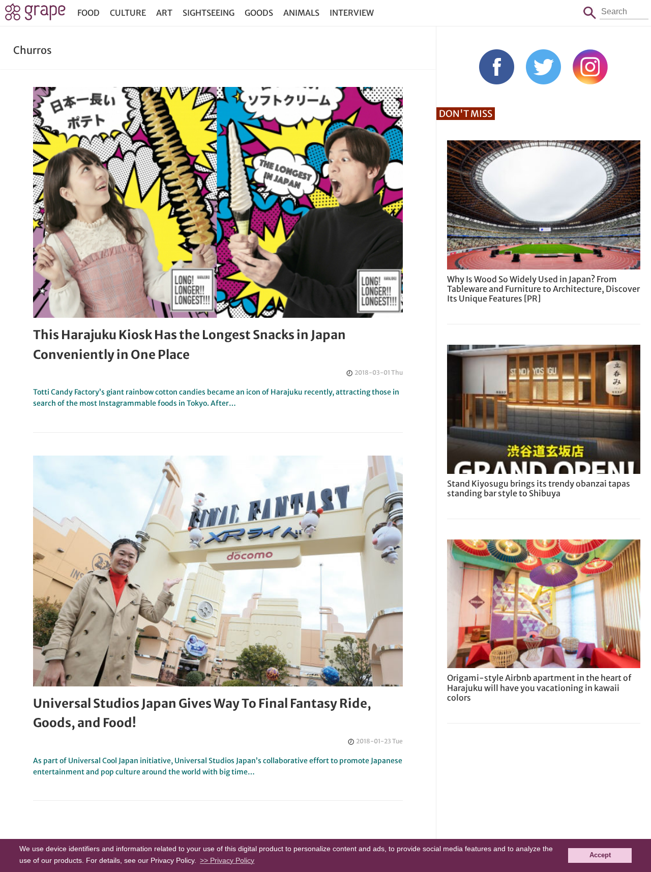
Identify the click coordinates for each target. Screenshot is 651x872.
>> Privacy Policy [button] (227, 860)
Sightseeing (208, 13)
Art (164, 13)
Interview (352, 13)
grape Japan (35, 15)
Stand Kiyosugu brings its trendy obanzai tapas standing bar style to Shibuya (538, 488)
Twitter (543, 66)
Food (88, 13)
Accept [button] (600, 855)
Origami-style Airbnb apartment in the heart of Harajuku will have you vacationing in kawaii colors (539, 687)
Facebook (496, 66)
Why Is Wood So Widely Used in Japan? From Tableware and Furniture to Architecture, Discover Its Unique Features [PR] (543, 289)
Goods (259, 13)
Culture (128, 13)
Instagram (590, 66)
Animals (301, 13)
